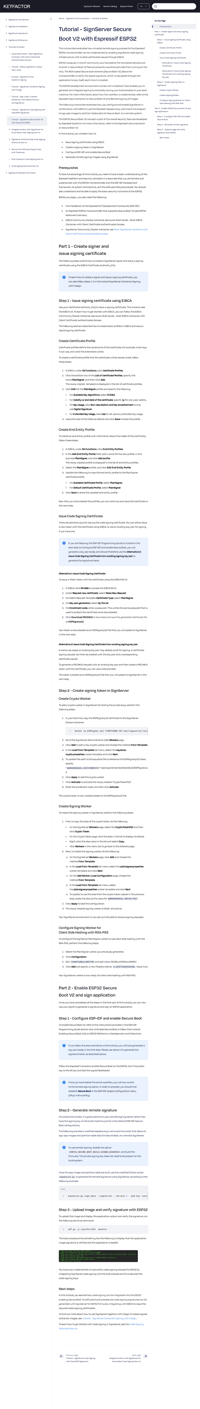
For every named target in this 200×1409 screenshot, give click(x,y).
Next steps (164, 137)
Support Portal (126, 6)
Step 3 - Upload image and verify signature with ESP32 (171, 131)
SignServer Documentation (78, 18)
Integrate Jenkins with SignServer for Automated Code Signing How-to (27, 131)
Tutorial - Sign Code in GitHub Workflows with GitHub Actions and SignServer (25, 99)
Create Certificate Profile (171, 47)
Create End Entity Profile (170, 52)
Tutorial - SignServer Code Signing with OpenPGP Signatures (28, 111)
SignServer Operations (18, 33)
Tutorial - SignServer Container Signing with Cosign (28, 88)
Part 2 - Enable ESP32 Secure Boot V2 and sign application (173, 110)
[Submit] (155, 6)
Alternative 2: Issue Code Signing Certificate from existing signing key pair (176, 74)
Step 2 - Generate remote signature (172, 124)
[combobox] (174, 6)
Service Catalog (110, 6)
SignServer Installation (18, 26)
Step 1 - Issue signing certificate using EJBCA (173, 41)
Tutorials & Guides (17, 47)
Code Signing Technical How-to (25, 166)
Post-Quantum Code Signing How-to (27, 159)
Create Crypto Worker (169, 90)
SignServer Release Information (22, 172)
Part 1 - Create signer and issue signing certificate (171, 33)
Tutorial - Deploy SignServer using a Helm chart (27, 68)
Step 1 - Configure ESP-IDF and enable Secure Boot (173, 118)
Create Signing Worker (169, 95)
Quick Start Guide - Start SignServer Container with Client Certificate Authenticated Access (27, 56)
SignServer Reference (18, 40)
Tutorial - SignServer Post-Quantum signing (23, 78)
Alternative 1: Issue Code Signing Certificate (176, 64)
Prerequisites (165, 26)
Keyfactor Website (92, 6)
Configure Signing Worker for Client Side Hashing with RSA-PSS (175, 102)
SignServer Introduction (19, 19)
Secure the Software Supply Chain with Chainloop (26, 150)
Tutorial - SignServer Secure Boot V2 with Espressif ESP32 (27, 121)
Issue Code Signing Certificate (173, 57)
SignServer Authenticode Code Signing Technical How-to (28, 141)
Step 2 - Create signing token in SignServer (171, 83)
